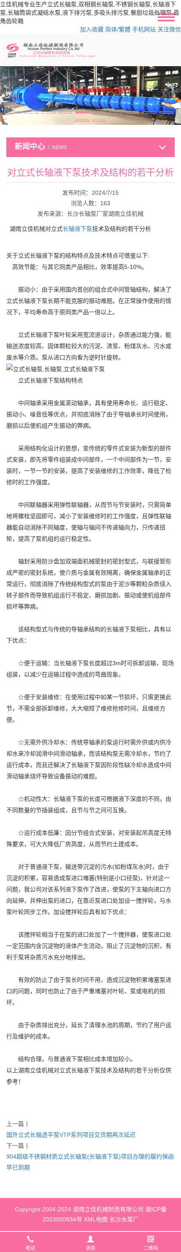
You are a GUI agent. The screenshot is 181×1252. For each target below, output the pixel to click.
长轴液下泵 (77, 228)
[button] (14, 112)
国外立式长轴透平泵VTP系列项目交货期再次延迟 (71, 1134)
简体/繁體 (117, 29)
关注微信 (169, 29)
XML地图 (96, 1219)
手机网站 (144, 29)
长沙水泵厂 (124, 1219)
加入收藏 (92, 29)
